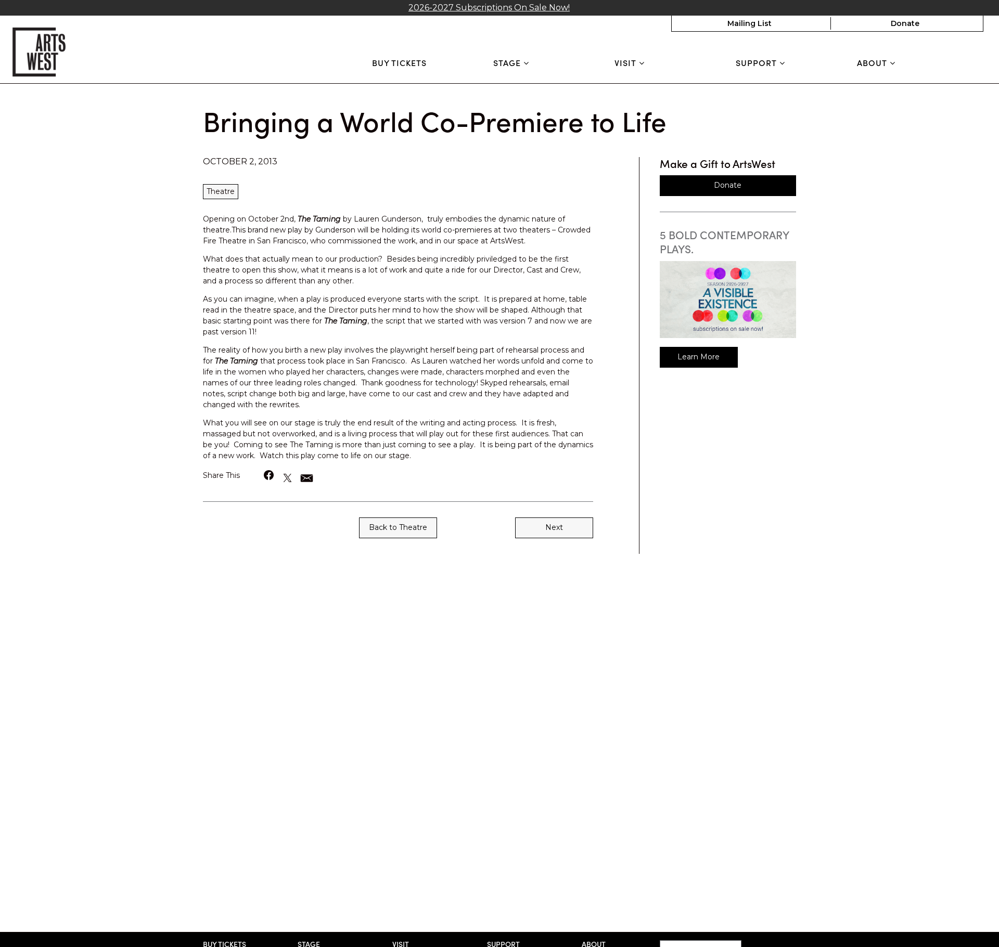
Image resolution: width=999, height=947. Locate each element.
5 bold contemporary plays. (724, 241)
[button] (269, 475)
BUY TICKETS (399, 62)
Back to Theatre (398, 527)
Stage (508, 62)
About (873, 62)
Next (554, 527)
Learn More (698, 356)
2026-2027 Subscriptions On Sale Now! (489, 7)
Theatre (221, 191)
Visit (626, 62)
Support (757, 62)
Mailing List (749, 23)
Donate (905, 23)
